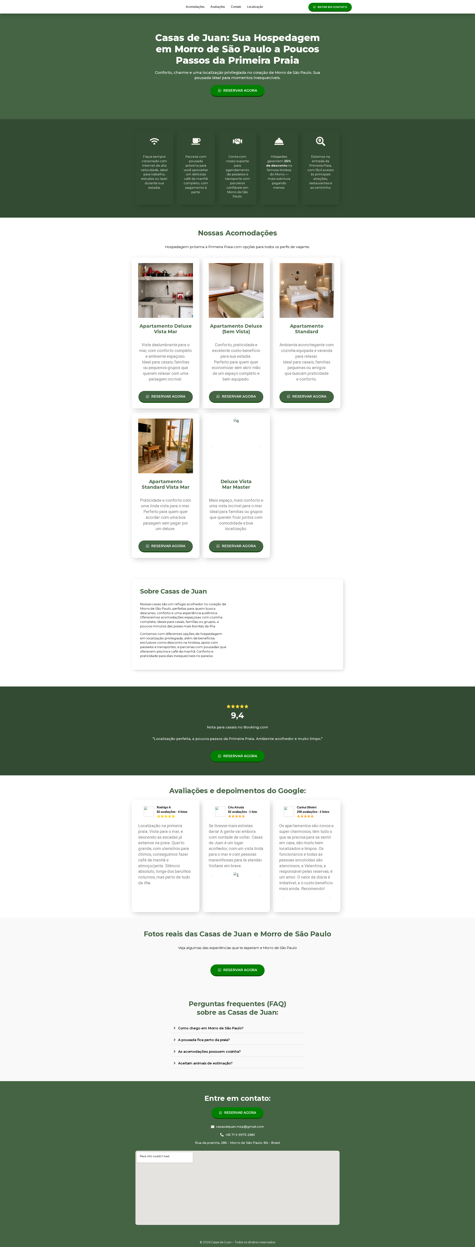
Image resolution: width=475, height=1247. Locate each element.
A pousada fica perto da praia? (204, 1040)
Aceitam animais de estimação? (205, 1063)
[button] (142, 291)
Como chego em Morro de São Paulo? (210, 1028)
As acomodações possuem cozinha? (209, 1052)
